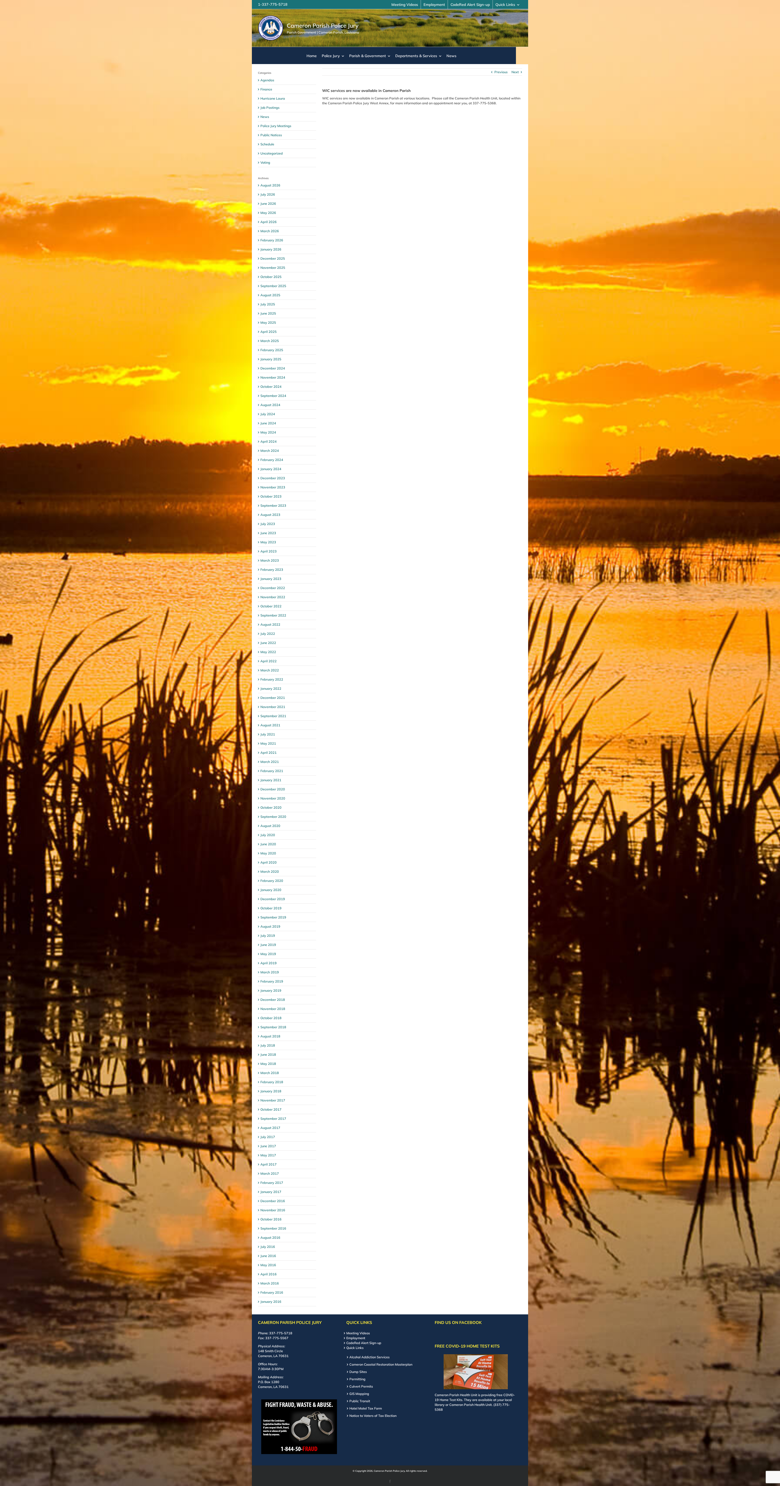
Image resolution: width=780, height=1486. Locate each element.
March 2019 (269, 972)
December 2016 (272, 1201)
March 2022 (269, 670)
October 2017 (271, 1109)
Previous (501, 72)
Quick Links (355, 1348)
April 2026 (268, 222)
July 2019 (267, 936)
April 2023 (268, 551)
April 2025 (268, 332)
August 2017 (270, 1128)
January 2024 (270, 469)
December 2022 (272, 588)
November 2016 (272, 1210)
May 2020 (268, 853)
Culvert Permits (361, 1386)
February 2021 (271, 771)
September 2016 (273, 1228)
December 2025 (272, 258)
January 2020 (270, 890)
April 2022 (268, 661)
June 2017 (268, 1146)
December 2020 (272, 789)
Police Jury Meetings (275, 126)
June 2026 (268, 204)
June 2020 (268, 844)
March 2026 (269, 231)
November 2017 (272, 1100)
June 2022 (268, 643)
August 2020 (270, 826)
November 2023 (272, 487)
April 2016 (268, 1274)
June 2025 (268, 313)
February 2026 (271, 240)
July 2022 (267, 634)
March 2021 (269, 762)
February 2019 (271, 981)
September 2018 (273, 1027)
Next (515, 72)
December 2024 (272, 368)
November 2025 (272, 268)
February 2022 (271, 679)
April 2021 (268, 753)
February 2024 (271, 460)
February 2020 (271, 881)
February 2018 (271, 1082)
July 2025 (267, 304)
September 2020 (273, 817)
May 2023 (268, 542)
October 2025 (271, 277)
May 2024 (268, 432)
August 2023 (270, 515)
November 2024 (272, 377)
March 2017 (269, 1173)
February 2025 (271, 350)
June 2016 (268, 1256)
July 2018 (267, 1045)
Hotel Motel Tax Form (365, 1408)
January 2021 (270, 780)
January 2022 (270, 688)
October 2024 (271, 387)
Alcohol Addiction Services (369, 1357)
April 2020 (268, 862)
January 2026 (270, 249)
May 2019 (268, 954)
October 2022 (271, 606)
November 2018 (272, 1009)
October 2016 (271, 1219)
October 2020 (271, 807)
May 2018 (268, 1064)
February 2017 (271, 1183)
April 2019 (268, 963)
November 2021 (272, 707)
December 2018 (272, 1000)
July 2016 (267, 1247)
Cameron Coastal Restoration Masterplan (380, 1364)
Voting (265, 162)
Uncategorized (271, 153)
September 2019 (273, 917)
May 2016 (268, 1265)
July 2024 (267, 414)
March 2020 (269, 871)
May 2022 (268, 652)
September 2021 (273, 716)
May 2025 (268, 322)
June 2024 (268, 423)
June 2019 (268, 945)
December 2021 (272, 698)
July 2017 (267, 1137)
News (264, 117)
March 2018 (269, 1073)
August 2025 (270, 295)
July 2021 (267, 734)
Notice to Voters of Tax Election (372, 1416)
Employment (355, 1338)
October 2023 (271, 496)
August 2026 (270, 185)
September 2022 (273, 615)
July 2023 (267, 524)
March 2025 (269, 341)
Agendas (267, 80)
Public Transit (359, 1401)
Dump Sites (358, 1372)
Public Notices (271, 135)
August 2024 (270, 405)
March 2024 (269, 451)
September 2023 (273, 505)
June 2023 (268, 533)
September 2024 (273, 396)
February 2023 (271, 570)
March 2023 (269, 560)
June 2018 (268, 1054)
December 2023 (272, 478)
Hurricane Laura (272, 98)
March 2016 (269, 1283)
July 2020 (267, 835)
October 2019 (271, 908)
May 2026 (268, 213)
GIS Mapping (359, 1394)
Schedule (267, 144)
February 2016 (271, 1292)
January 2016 (270, 1302)
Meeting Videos (358, 1333)
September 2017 (273, 1119)
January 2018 (270, 1091)
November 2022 (272, 597)
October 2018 (271, 1018)
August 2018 (270, 1036)
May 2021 (268, 743)
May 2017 (268, 1155)
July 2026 (267, 194)
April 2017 (268, 1164)
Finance (266, 89)
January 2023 (270, 579)
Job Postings (270, 108)
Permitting (357, 1379)
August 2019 (270, 926)
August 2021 (270, 725)
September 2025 (273, 286)
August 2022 (270, 624)
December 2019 (272, 899)
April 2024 (268, 441)
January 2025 (270, 359)
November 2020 (272, 798)
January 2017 (270, 1192)
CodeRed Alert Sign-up (363, 1343)
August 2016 (270, 1237)
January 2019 (270, 990)
